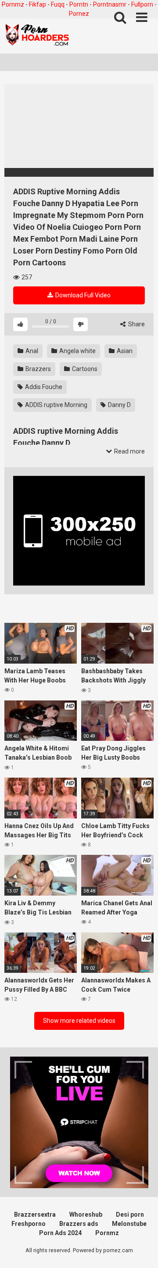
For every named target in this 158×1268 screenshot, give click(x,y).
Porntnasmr (109, 4)
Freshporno (28, 1223)
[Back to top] (142, 1250)
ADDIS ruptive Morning (55, 404)
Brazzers (37, 368)
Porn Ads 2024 (60, 1232)
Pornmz (13, 4)
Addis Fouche (43, 386)
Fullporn (142, 4)
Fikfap (37, 4)
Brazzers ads (78, 1223)
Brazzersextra (35, 1214)
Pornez (79, 13)
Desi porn (130, 1214)
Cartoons (84, 368)
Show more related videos (79, 1020)
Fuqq (58, 4)
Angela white (77, 350)
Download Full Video (82, 295)
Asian (124, 350)
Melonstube (129, 1223)
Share (136, 324)
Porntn (78, 4)
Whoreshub (85, 1214)
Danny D (119, 404)
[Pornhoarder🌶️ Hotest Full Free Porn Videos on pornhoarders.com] (37, 36)
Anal (31, 350)
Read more (129, 451)
